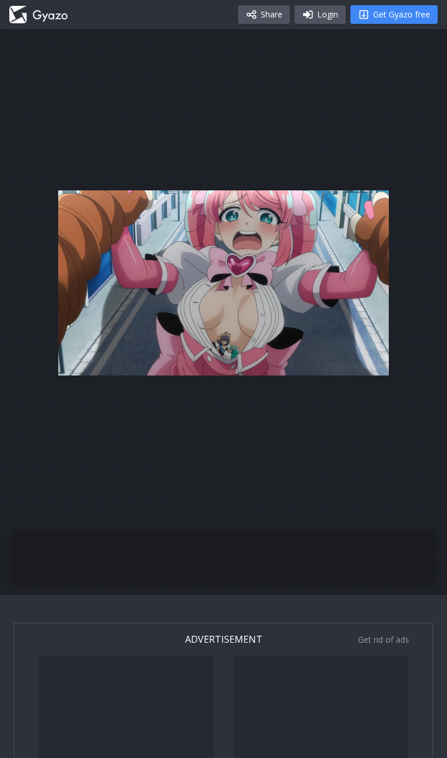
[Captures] (38, 14)
